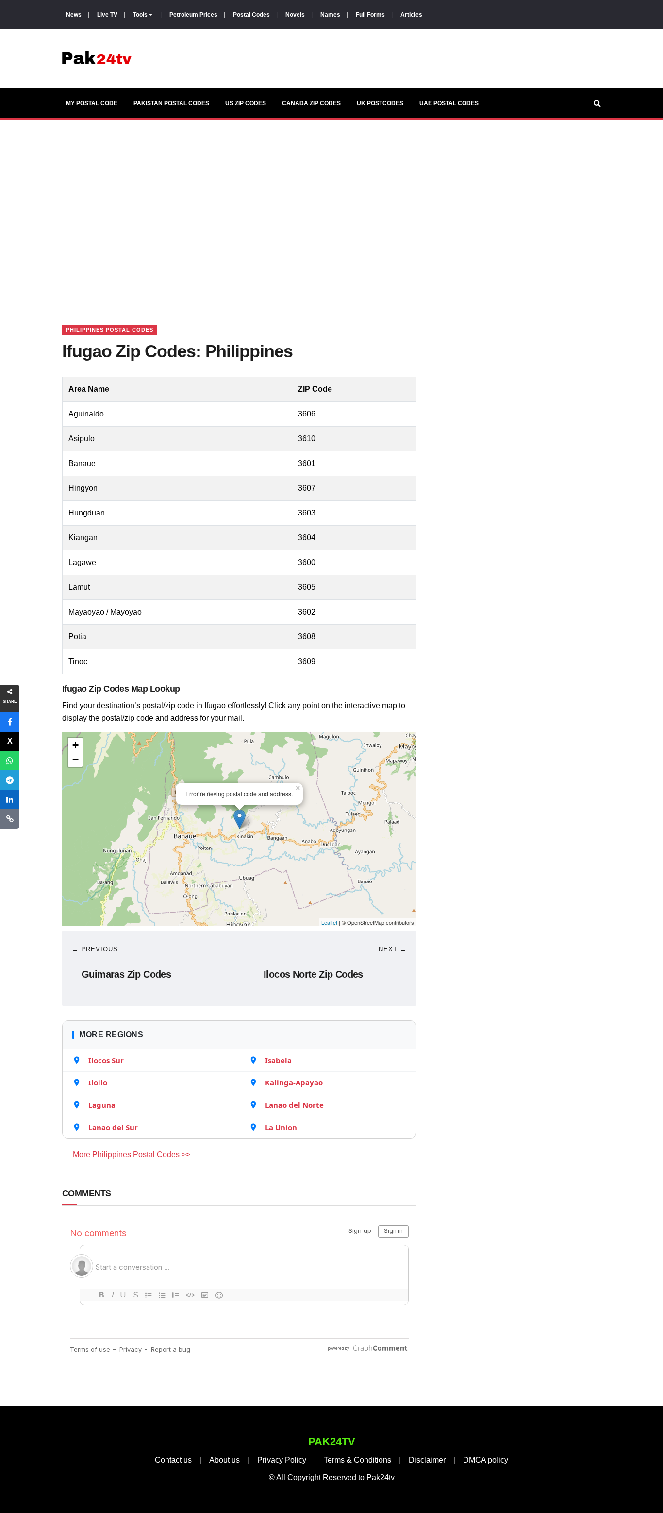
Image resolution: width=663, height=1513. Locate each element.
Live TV (107, 14)
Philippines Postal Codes (109, 330)
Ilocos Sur (106, 1060)
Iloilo (97, 1082)
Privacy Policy (281, 1460)
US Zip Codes (245, 103)
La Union (281, 1127)
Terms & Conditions (357, 1460)
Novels (295, 14)
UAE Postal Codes (449, 103)
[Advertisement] (331, 210)
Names (330, 14)
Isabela (278, 1060)
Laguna (102, 1105)
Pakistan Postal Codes (171, 103)
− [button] (75, 759)
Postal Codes (251, 14)
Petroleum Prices (193, 14)
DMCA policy (485, 1460)
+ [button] (75, 745)
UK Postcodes (380, 103)
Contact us (173, 1460)
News (74, 14)
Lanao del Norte (294, 1105)
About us (224, 1460)
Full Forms (370, 14)
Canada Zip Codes (311, 103)
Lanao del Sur (113, 1127)
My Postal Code (91, 103)
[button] (9, 722)
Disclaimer (427, 1460)
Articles (411, 14)
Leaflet (329, 922)
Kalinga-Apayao (294, 1082)
